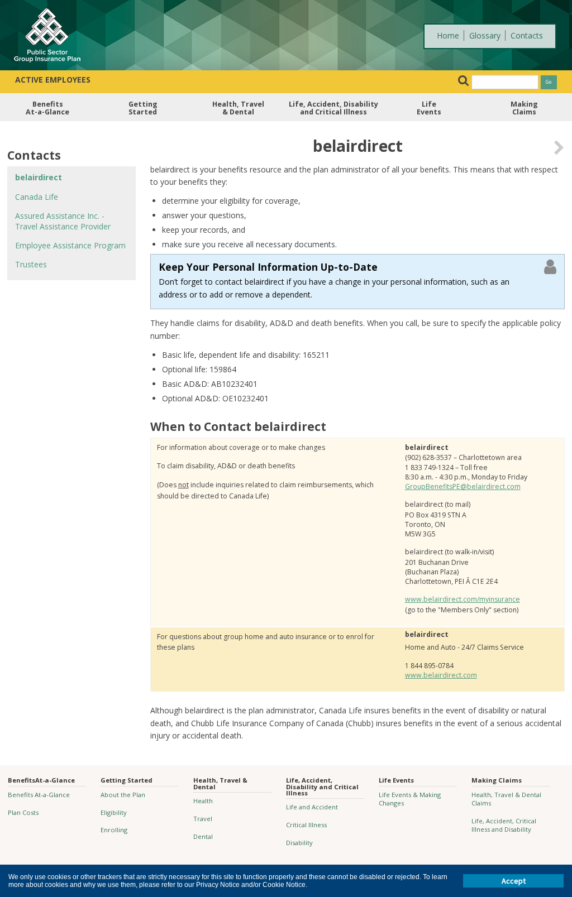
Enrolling (114, 830)
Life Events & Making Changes (410, 798)
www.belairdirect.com (441, 675)
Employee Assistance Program (70, 245)
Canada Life (36, 196)
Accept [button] (514, 881)
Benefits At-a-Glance (39, 794)
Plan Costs (23, 812)
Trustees (31, 264)
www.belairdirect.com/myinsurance (462, 599)
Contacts (527, 35)
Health (203, 801)
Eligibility (114, 812)
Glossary (484, 35)
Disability (299, 842)
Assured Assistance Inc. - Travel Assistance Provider (63, 221)
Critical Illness (306, 825)
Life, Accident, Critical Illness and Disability (503, 825)
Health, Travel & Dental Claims (506, 798)
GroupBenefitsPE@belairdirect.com (463, 486)
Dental (203, 836)
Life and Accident (312, 807)
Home (448, 35)
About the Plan (123, 794)
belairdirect (38, 177)
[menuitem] (48, 111)
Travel (202, 818)
